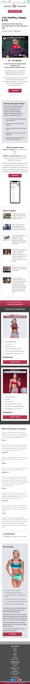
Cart (4, 1)
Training (15, 649)
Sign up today (15, 362)
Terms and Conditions (15, 673)
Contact (15, 669)
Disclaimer (15, 674)
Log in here (17, 31)
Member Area (15, 663)
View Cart (15, 657)
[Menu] (28, 1)
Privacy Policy (15, 671)
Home (15, 648)
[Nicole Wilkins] (15, 6)
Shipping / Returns (15, 659)
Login (9, 1)
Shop (15, 655)
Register (15, 665)
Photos (15, 651)
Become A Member (15, 11)
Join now (15, 90)
